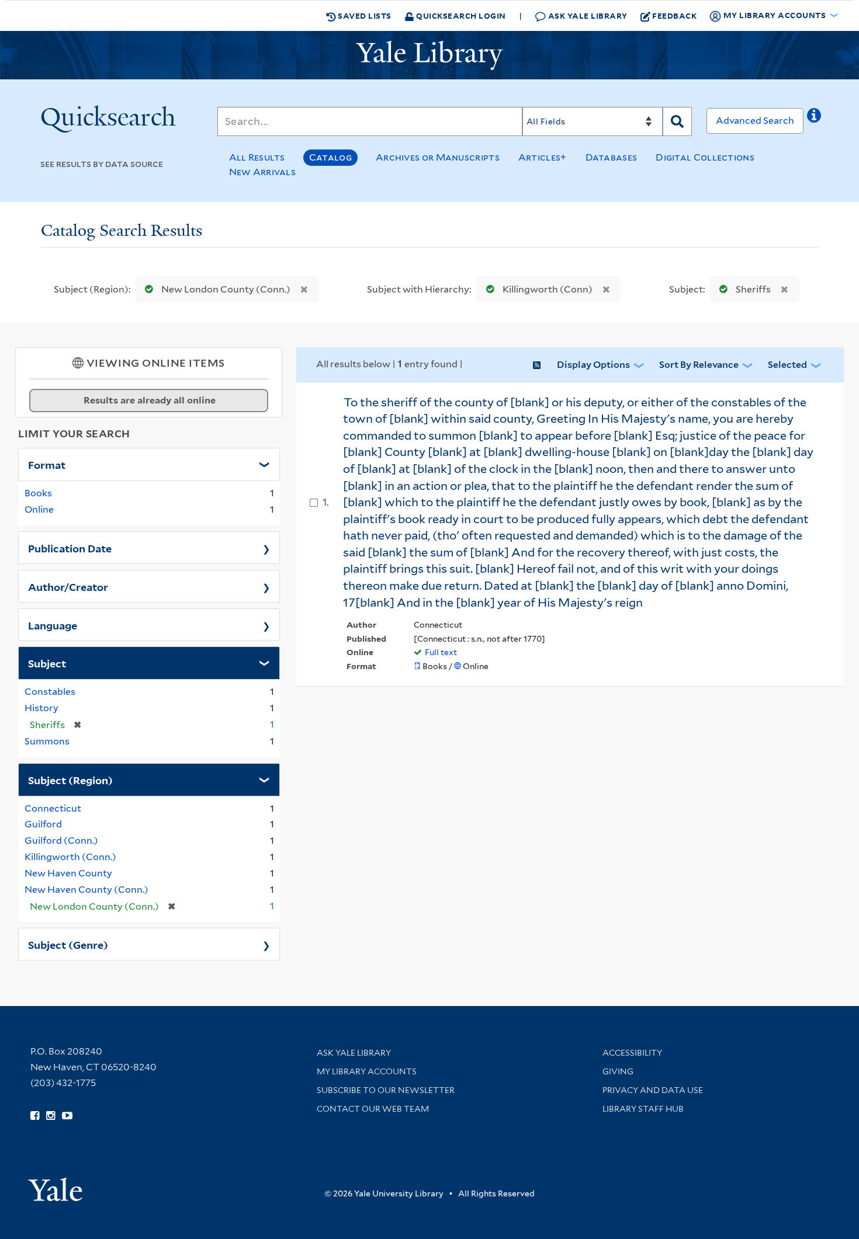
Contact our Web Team (373, 1108)
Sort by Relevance (699, 364)
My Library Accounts (367, 1071)
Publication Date (70, 548)
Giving (617, 1071)
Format (46, 464)
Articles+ (542, 157)
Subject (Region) (70, 779)
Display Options (593, 364)
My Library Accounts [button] (774, 14)
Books (38, 493)
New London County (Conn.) (226, 289)
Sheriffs (753, 289)
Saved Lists (364, 15)
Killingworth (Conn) (547, 289)
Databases (612, 157)
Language (52, 625)
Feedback (674, 15)
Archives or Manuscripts (438, 157)
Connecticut (53, 808)
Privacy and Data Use (652, 1090)
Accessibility (632, 1052)
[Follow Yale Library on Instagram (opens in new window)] (50, 1116)
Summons (47, 741)
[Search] (677, 121)
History (41, 708)
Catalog (330, 157)
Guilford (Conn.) (61, 840)
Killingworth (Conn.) (70, 856)
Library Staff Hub (643, 1108)
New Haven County (68, 873)
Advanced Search (755, 120)
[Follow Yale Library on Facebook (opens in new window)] (34, 1116)
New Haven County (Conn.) (86, 889)
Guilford (43, 824)
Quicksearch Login (460, 15)
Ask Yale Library (587, 15)
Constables (50, 691)
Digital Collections (705, 157)
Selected (787, 364)
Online (39, 509)
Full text (441, 652)
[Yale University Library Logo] (429, 55)
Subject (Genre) (68, 944)
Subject (47, 663)
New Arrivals (262, 172)
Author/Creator (68, 586)
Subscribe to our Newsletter (386, 1090)
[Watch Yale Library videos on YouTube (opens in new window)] (67, 1116)
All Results (257, 157)
